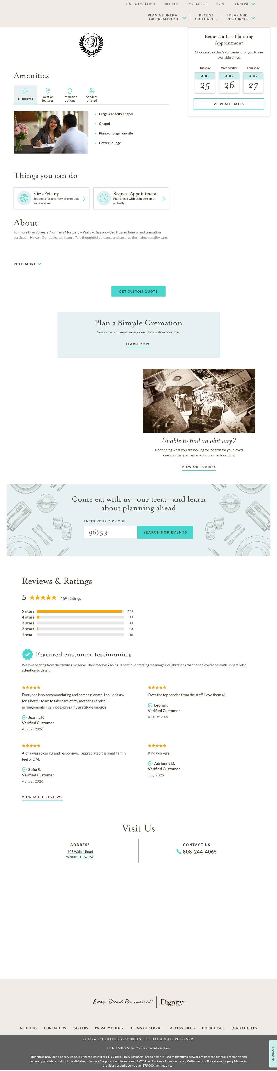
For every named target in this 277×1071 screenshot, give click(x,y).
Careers (80, 1028)
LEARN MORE (138, 344)
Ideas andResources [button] (238, 17)
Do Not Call (213, 1028)
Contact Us (197, 4)
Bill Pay (171, 4)
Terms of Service (147, 1028)
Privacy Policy (109, 1028)
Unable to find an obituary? (199, 440)
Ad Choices (246, 1028)
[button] (243, 4)
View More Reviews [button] (42, 797)
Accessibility (183, 1028)
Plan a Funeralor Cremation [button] (164, 17)
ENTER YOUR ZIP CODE (105, 521)
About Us (28, 1028)
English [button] (242, 4)
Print (221, 4)
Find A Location (140, 4)
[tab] (25, 94)
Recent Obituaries (206, 17)
